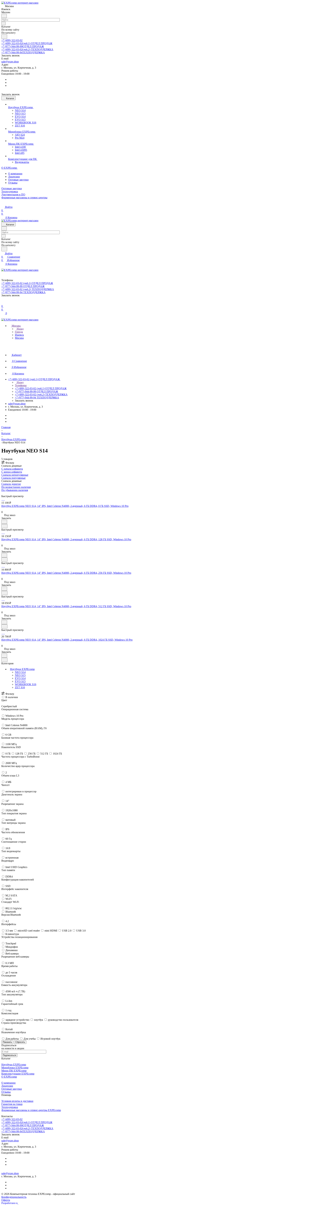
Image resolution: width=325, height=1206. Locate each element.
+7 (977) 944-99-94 (23, 52)
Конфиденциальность (13, 1197)
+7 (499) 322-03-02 (12, 40)
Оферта (5, 1200)
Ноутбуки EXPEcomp (22, 669)
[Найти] (4, 36)
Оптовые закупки (18, 179)
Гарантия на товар (12, 1104)
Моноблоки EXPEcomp (14, 1067)
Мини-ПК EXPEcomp (14, 1070)
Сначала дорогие (11, 484)
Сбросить (20, 1042)
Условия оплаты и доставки (17, 1101)
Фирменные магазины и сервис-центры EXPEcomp (31, 1110)
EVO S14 (20, 678)
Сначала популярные (13, 477)
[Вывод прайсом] (7, 493)
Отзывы (12, 182)
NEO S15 (20, 675)
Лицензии (14, 176)
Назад (20, 328)
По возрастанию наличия (16, 487)
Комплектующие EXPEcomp (17, 1073)
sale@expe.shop (10, 61)
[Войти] (2, 302)
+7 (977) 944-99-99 (22, 46)
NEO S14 (20, 672)
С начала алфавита (12, 468)
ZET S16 (20, 687)
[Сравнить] (4, 526)
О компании (15, 173)
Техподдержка (9, 1107)
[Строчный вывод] (4, 493)
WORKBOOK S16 (25, 684)
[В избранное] (4, 522)
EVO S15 (20, 681)
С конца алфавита (11, 471)
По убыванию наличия (14, 490)
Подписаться (9, 1055)
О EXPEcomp (9, 1076)
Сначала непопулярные (14, 474)
